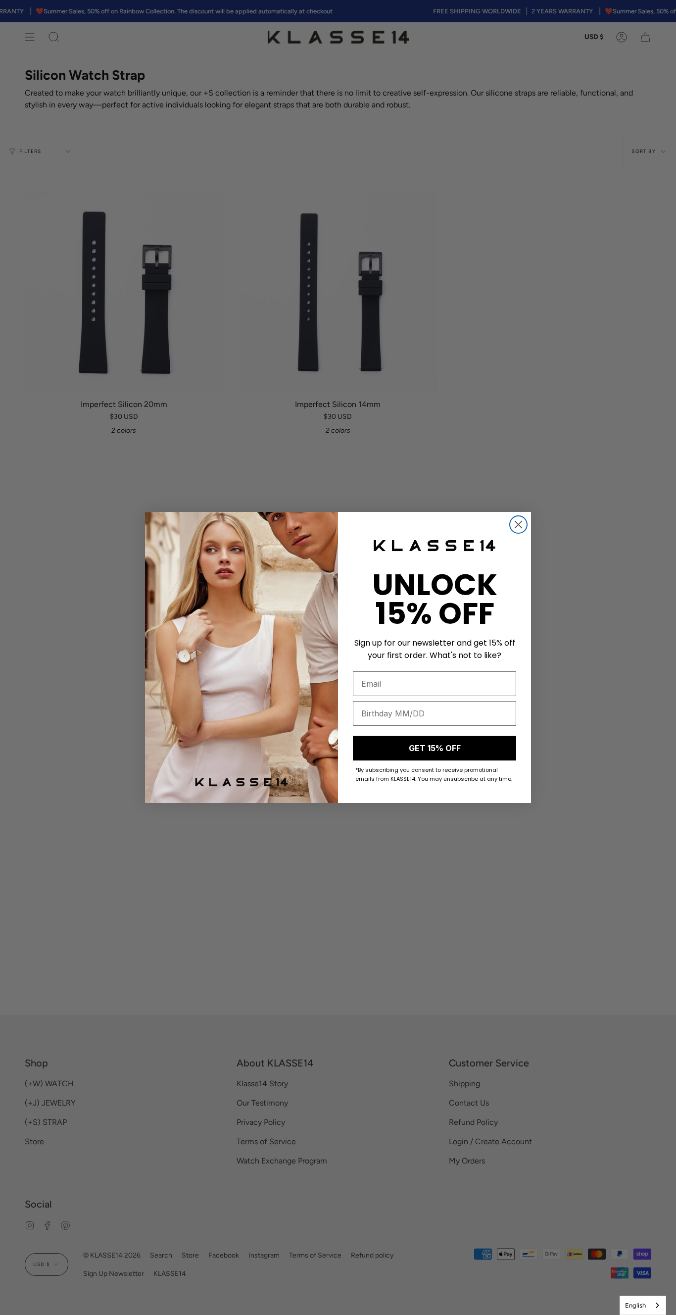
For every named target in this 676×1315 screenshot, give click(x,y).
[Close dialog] (518, 524)
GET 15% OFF (435, 748)
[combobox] (643, 1305)
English (635, 1305)
